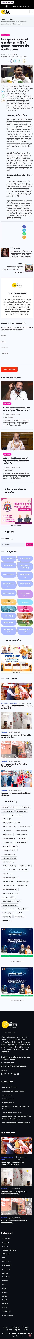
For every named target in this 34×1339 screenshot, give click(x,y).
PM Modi (23, 870)
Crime (4, 1258)
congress (7, 830)
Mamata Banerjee (9, 854)
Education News (9, 838)
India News (7, 842)
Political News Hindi (10, 877)
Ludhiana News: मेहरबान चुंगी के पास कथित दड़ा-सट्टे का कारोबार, (14, 1193)
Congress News (21, 830)
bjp (19, 815)
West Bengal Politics (10, 905)
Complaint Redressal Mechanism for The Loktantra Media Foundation (16, 1117)
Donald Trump (21, 834)
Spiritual (8, 622)
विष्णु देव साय (19, 917)
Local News (25, 594)
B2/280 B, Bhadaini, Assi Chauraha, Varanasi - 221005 (15, 1058)
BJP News (7, 819)
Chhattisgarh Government (11, 823)
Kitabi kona (25, 584)
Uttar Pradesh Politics (10, 893)
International (8, 585)
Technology (9, 631)
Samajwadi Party (23, 881)
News (25, 602)
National (8, 602)
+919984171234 (9, 1063)
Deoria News (25, 576)
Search (29, 544)
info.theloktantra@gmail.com (14, 1066)
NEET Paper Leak (9, 866)
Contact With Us (8, 1103)
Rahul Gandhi (8, 881)
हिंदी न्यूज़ (6, 920)
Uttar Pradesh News (10, 889)
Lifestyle (8, 593)
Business (9, 565)
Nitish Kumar (25, 866)
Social (25, 616)
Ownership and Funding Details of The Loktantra (15, 1107)
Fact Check (15, 1327)
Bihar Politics (8, 815)
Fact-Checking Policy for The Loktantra (16, 1123)
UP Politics (22, 885)
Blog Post (25, 558)
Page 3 (9, 609)
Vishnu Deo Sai (8, 897)
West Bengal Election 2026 (12, 901)
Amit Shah (25, 807)
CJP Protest (25, 826)
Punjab (9, 616)
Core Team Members (9, 1087)
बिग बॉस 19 (7, 913)
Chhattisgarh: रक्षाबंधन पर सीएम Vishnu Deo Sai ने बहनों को (12, 1164)
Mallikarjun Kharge (9, 850)
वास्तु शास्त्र (7, 917)
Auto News (9, 558)
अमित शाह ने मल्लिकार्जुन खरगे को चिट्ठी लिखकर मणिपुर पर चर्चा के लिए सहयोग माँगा (16, 460)
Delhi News (7, 834)
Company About (8, 1099)
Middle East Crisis (9, 858)
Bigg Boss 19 (8, 811)
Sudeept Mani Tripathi (12, 414)
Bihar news (21, 811)
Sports (25, 622)
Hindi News (23, 838)
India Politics (21, 842)
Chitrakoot (8, 574)
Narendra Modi (8, 862)
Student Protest (8, 885)
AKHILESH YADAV (9, 807)
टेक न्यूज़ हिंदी (22, 909)
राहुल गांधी (18, 913)
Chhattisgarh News (25, 567)
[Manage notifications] (30, 1335)
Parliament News (9, 870)
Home (3, 19)
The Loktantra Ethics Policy (11, 1113)
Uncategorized (25, 631)
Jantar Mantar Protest (10, 846)
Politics (10, 19)
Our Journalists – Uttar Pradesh (13, 1091)
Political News (8, 873)
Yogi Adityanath (8, 909)
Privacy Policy (7, 1095)
